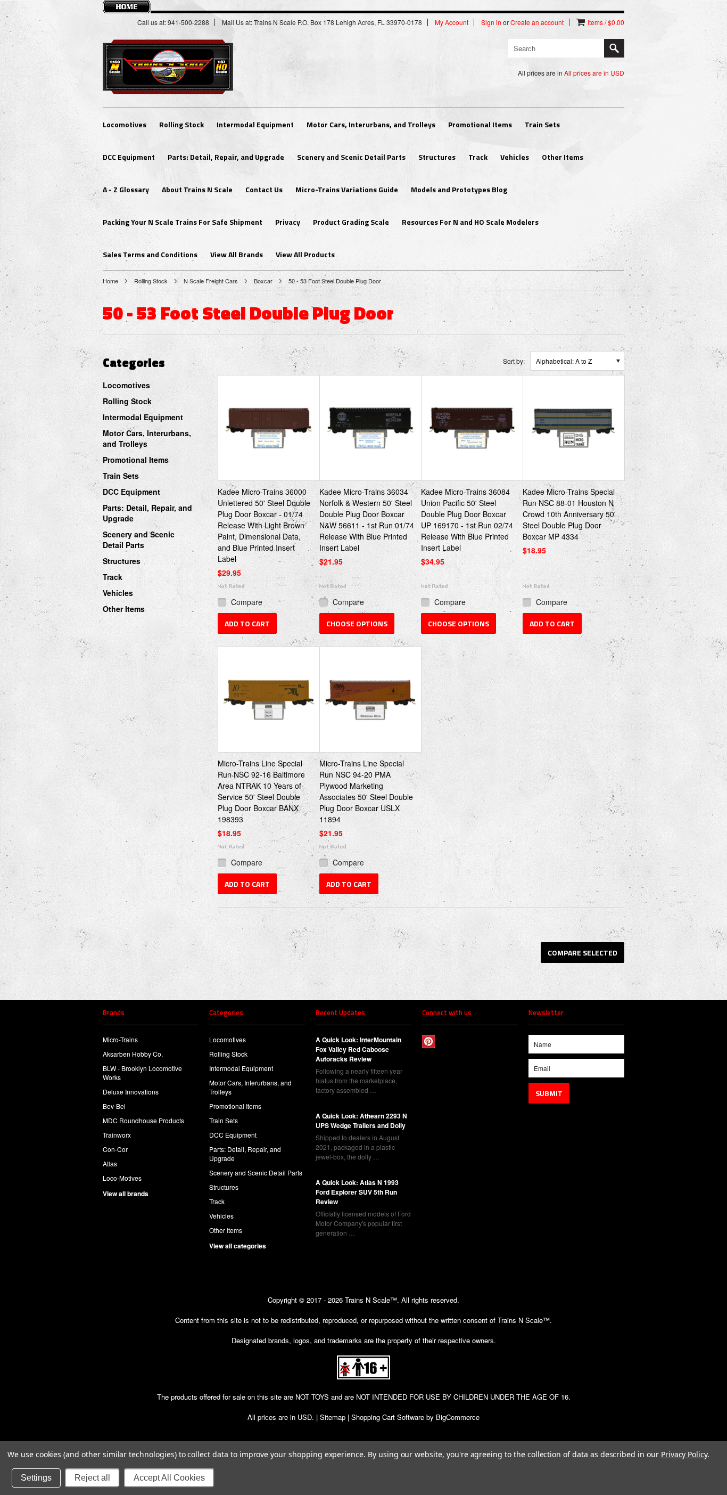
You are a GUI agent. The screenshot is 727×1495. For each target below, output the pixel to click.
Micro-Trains (120, 1039)
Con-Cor (115, 1149)
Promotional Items (480, 124)
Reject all (92, 1477)
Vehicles (514, 156)
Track (478, 156)
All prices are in (594, 72)
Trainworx (117, 1134)
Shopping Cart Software (387, 1417)
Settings (36, 1477)
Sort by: (514, 360)
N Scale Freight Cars (211, 280)
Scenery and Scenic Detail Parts (351, 156)
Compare (246, 602)
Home (110, 280)
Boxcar (263, 280)
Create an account (537, 22)
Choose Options (356, 623)
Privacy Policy (684, 1454)
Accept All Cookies (169, 1477)
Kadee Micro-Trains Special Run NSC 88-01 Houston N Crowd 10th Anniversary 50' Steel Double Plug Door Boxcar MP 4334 (569, 514)
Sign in (491, 22)
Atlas (110, 1163)
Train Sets (542, 124)
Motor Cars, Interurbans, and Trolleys (371, 124)
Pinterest (428, 1041)
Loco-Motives (122, 1177)
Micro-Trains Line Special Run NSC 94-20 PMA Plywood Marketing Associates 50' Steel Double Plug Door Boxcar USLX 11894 (366, 791)
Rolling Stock (181, 124)
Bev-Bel (114, 1105)
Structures (437, 156)
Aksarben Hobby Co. (133, 1053)
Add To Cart (247, 623)
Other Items (562, 156)
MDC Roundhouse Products (143, 1120)
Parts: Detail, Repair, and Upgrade (226, 156)
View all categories (237, 1246)
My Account (451, 22)
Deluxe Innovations (131, 1091)
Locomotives (124, 124)
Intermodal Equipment (255, 124)
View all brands (125, 1193)
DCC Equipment (129, 156)
